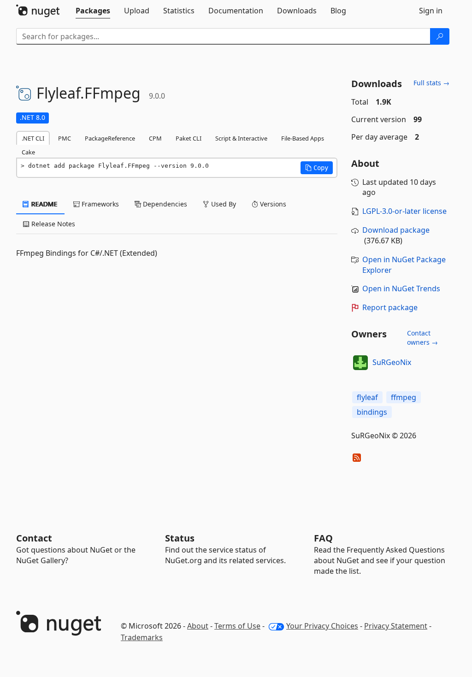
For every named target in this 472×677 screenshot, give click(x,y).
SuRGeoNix (391, 362)
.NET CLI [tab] (33, 138)
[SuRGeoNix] (360, 362)
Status (180, 538)
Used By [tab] (222, 204)
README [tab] (44, 204)
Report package (390, 307)
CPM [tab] (155, 138)
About (197, 626)
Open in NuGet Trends (401, 288)
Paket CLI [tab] (188, 138)
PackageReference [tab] (110, 138)
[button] (317, 167)
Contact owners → (422, 338)
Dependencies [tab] (164, 204)
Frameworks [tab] (99, 204)
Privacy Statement (395, 626)
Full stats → (431, 82)
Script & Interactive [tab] (241, 138)
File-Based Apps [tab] (302, 138)
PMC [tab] (64, 138)
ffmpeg (403, 397)
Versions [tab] (272, 204)
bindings (372, 412)
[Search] (439, 36)
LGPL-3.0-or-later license (404, 211)
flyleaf (367, 397)
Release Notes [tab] (52, 223)
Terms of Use (237, 626)
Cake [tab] (28, 152)
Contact (34, 538)
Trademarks (142, 637)
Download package (396, 230)
